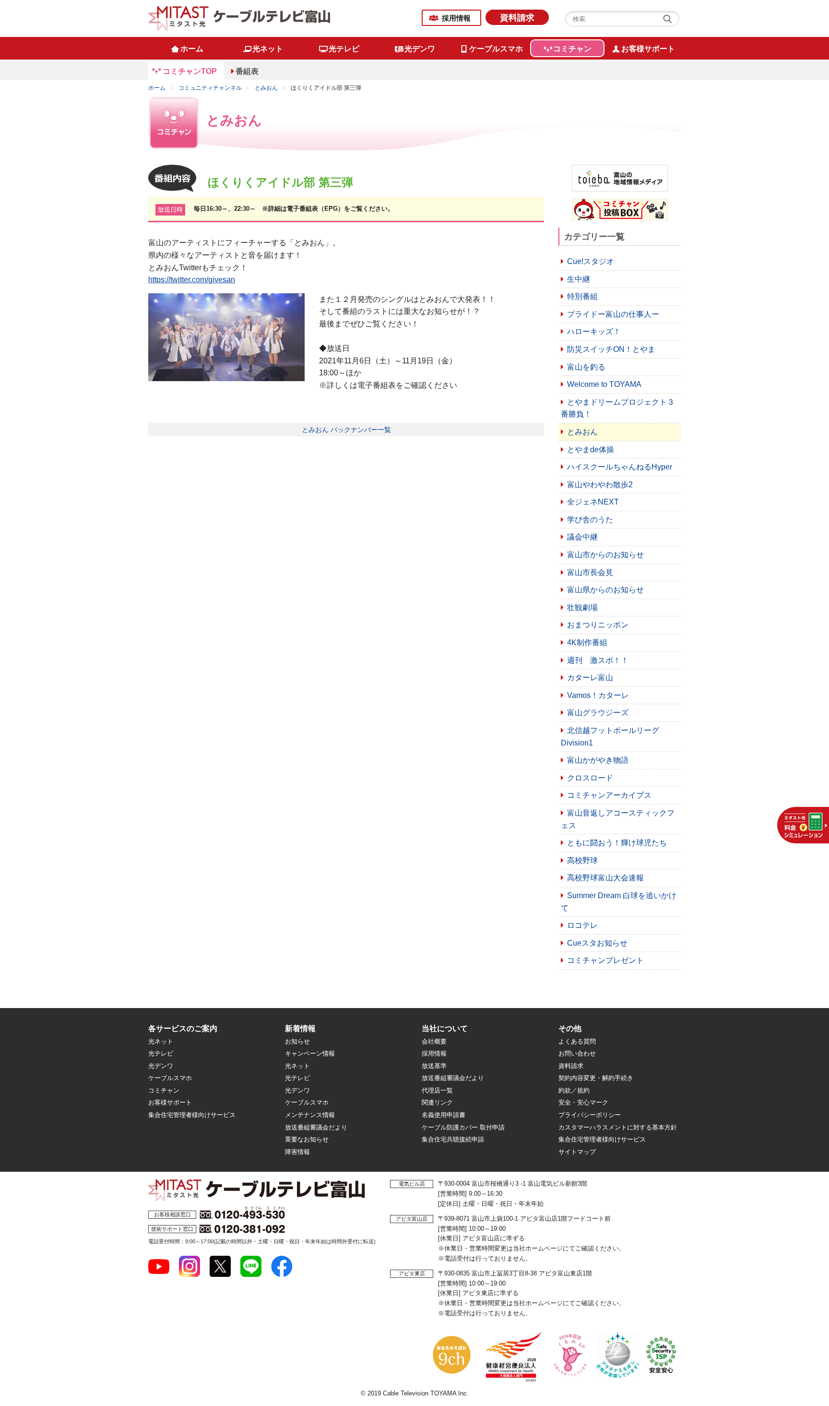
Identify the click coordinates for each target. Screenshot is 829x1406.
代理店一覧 (437, 1090)
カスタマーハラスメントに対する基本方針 (617, 1127)
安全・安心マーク (583, 1102)
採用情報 (456, 18)
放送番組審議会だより (316, 1127)
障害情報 (297, 1151)
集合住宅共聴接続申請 (453, 1139)
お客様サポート (170, 1102)
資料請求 (517, 18)
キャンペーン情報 (310, 1053)
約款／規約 (574, 1090)
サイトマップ (577, 1151)
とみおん (266, 87)
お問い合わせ (577, 1053)
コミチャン (163, 1090)
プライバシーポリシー (589, 1114)
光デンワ (160, 1066)
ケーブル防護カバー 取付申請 (463, 1127)
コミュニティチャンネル (210, 87)
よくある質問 (577, 1041)
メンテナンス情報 (310, 1114)
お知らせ (297, 1041)
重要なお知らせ (307, 1139)
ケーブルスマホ (170, 1078)
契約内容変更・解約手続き (595, 1078)
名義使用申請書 (443, 1114)
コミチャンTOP (190, 71)
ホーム (157, 87)
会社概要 (434, 1041)
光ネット (160, 1041)
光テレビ (160, 1053)
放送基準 (434, 1066)
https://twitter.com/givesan (191, 280)
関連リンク (437, 1102)
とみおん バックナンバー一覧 (346, 429)
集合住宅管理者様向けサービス (192, 1114)
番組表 (247, 71)
